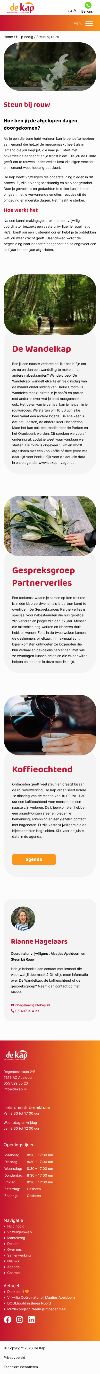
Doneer (13, 1244)
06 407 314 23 (26, 1011)
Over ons (14, 1249)
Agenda (13, 1267)
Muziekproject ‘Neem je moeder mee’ (36, 1309)
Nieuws (13, 1261)
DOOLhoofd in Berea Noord (29, 1303)
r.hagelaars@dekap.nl (32, 1005)
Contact (13, 1273)
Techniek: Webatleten (21, 1367)
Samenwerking (19, 1255)
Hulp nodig (24, 37)
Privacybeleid (14, 1357)
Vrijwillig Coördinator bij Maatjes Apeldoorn (41, 1297)
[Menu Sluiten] (89, 23)
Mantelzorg (16, 1238)
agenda (34, 859)
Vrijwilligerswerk (20, 1232)
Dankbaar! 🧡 (18, 1291)
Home (8, 37)
